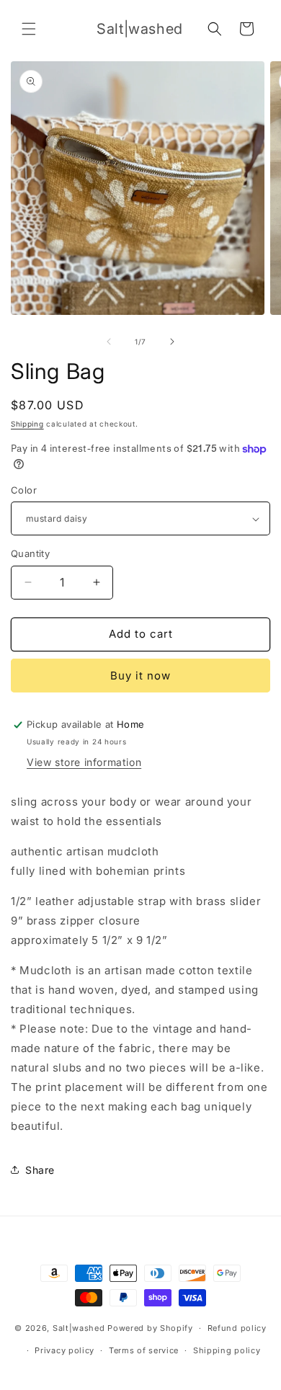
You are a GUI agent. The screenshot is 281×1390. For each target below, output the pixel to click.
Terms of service (144, 1350)
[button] (29, 29)
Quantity (30, 553)
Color (24, 490)
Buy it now (140, 675)
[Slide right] (172, 341)
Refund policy (237, 1328)
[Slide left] (109, 341)
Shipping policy (227, 1350)
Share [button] (40, 1170)
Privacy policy (64, 1350)
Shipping (27, 423)
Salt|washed (79, 1328)
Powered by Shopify (150, 1328)
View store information (84, 762)
